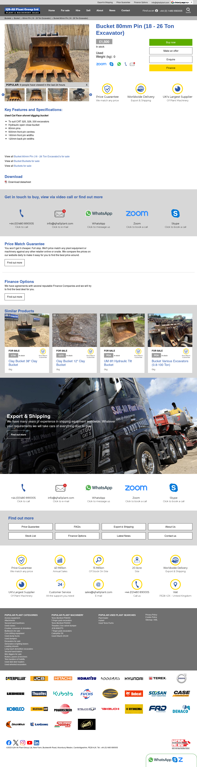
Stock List (30, 536)
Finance (170, 68)
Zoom (101, 64)
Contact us (170, 536)
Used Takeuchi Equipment (110, 709)
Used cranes (10, 626)
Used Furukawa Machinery (158, 709)
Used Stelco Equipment (86, 709)
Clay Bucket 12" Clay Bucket (74, 343)
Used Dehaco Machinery (181, 709)
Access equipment (12, 618)
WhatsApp (119, 64)
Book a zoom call (137, 217)
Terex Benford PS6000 (61, 618)
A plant (101, 620)
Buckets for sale (22, 165)
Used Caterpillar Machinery (16, 678)
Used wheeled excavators (15, 664)
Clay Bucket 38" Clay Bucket (27, 343)
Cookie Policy (151, 617)
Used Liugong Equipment (39, 724)
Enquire (171, 59)
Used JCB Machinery (39, 678)
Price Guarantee (30, 526)
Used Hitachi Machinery (63, 678)
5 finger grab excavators (62, 620)
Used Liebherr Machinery (16, 693)
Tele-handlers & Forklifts (15, 659)
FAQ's (77, 526)
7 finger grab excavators (62, 631)
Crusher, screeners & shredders (18, 628)
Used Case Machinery (181, 693)
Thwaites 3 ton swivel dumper (64, 626)
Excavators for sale (12, 641)
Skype (111, 64)
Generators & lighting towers (16, 644)
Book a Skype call (175, 217)
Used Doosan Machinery (110, 678)
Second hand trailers (13, 651)
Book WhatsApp (98, 217)
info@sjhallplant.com (160, 2)
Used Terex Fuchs (106, 623)
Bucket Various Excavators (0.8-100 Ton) (170, 343)
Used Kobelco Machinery (16, 709)
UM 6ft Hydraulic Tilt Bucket (122, 343)
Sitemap (148, 620)
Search (188, 10)
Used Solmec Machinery (63, 724)
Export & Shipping (124, 526)
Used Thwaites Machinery (39, 693)
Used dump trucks (12, 636)
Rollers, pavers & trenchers (16, 657)
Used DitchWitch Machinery (16, 724)
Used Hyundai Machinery (134, 678)
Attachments (10, 620)
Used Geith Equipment (86, 724)
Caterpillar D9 (57, 633)
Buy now (171, 42)
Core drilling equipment (14, 633)
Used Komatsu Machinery (86, 678)
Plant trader (103, 618)
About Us (170, 526)
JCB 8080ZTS (57, 628)
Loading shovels (11, 646)
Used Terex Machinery (158, 678)
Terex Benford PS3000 (61, 623)
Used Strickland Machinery (110, 693)
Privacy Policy (151, 615)
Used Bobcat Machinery (134, 693)
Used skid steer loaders (14, 662)
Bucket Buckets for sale (27, 161)
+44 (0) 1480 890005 (171, 10)
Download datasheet (19, 182)
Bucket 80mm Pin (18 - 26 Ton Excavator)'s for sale (42, 156)
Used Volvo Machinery (181, 678)
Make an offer (170, 50)
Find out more (14, 262)
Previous (3, 94)
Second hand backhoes (14, 623)
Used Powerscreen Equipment (63, 709)
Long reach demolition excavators (19, 649)
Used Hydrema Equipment (134, 709)
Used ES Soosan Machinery (158, 693)
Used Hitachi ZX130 (60, 636)
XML (156, 620)
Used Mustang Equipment (39, 709)
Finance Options (77, 536)
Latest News (124, 536)
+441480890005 (21, 217)
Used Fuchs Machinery (86, 693)
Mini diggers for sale (13, 654)
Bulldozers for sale (12, 631)
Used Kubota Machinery (63, 693)
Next (90, 94)
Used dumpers (11, 639)
